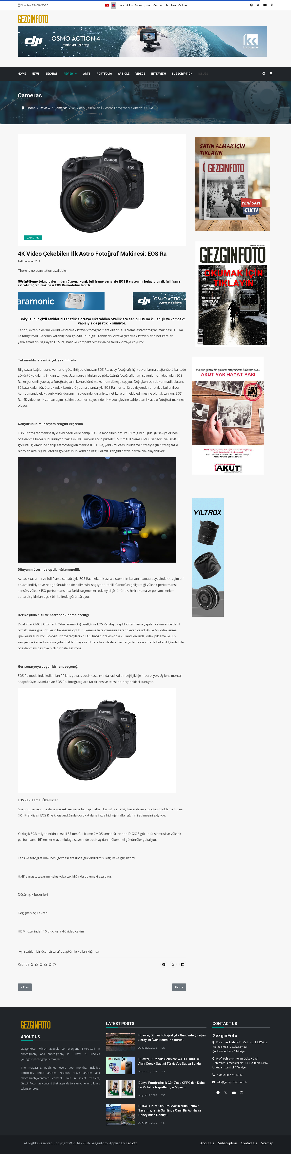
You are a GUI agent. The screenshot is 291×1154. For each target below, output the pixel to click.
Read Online (178, 5)
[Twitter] (258, 5)
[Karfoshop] (102, 301)
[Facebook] (251, 5)
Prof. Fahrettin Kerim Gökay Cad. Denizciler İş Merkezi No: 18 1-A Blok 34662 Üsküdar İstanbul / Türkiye (240, 1063)
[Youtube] (265, 5)
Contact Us (160, 5)
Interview (158, 73)
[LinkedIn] (182, 964)
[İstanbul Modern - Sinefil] (145, 41)
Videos (140, 73)
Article (123, 73)
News (36, 73)
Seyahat (52, 73)
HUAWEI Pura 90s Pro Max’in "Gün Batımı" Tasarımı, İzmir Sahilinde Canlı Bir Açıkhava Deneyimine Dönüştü (169, 1110)
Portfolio (104, 73)
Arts (86, 73)
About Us (126, 5)
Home (22, 73)
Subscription (143, 5)
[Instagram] (272, 5)
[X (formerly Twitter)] (173, 964)
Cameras (33, 237)
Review (68, 73)
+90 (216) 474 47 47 (228, 1075)
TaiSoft (131, 1143)
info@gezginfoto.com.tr (231, 1082)
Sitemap (267, 1143)
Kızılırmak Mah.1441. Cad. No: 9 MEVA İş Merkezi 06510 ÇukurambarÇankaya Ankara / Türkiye (240, 1046)
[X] (224, 1090)
